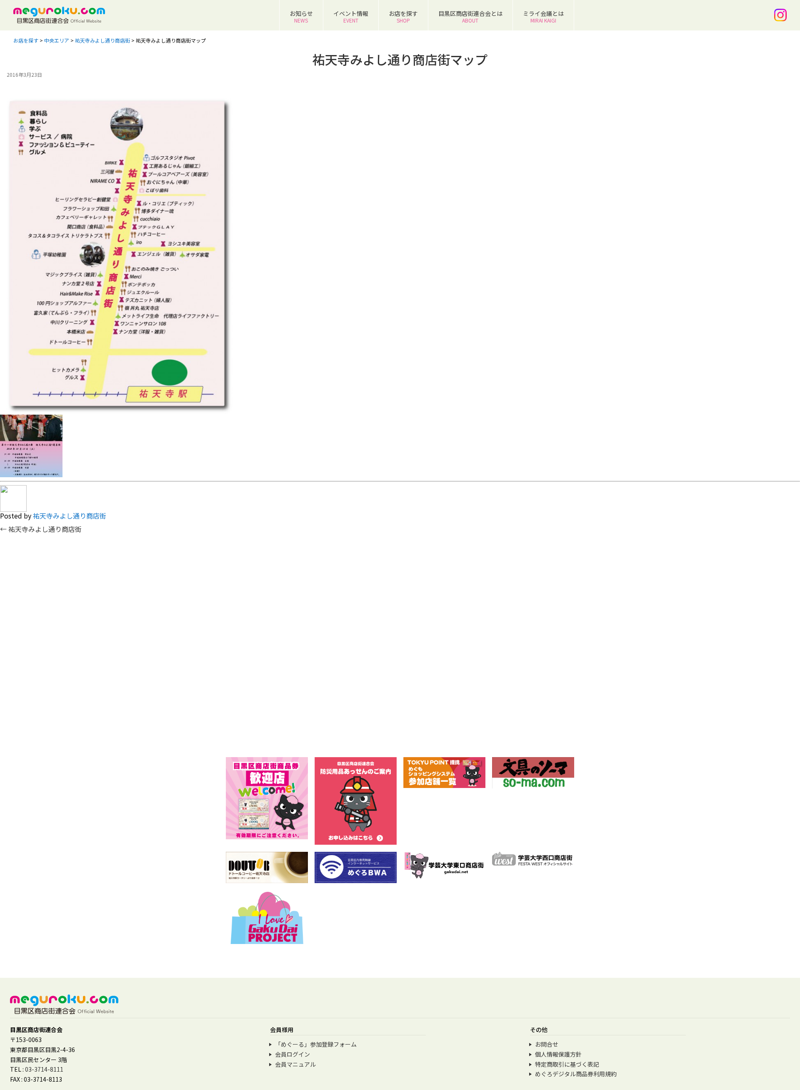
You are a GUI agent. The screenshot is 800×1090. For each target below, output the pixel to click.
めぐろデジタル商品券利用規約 (576, 1074)
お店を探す (403, 16)
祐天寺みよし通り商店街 (69, 516)
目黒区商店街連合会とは (470, 16)
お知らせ (301, 16)
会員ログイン (292, 1054)
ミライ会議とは (543, 16)
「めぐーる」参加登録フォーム (316, 1044)
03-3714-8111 (44, 1069)
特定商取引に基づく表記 (567, 1064)
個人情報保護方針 (558, 1054)
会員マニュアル (295, 1064)
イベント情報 (350, 16)
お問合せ (546, 1044)
